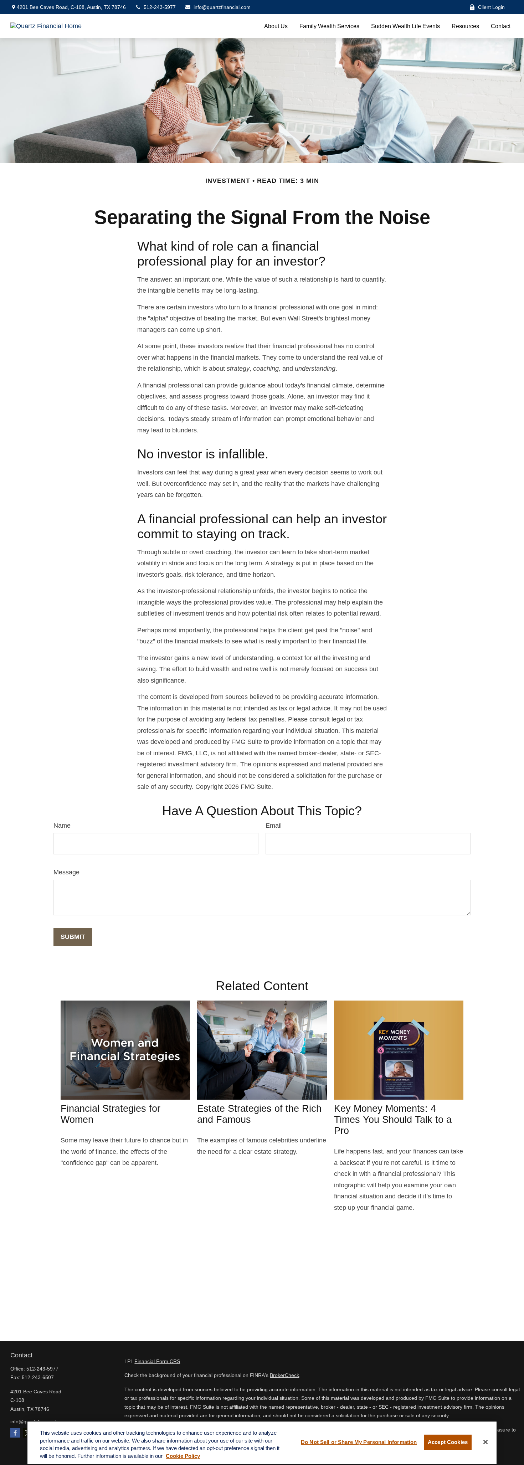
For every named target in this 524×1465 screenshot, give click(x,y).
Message (66, 872)
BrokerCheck (284, 1375)
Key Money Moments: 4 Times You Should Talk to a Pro (393, 1119)
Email (274, 825)
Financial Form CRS (157, 1361)
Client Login (491, 7)
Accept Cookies (448, 1442)
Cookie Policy (183, 1456)
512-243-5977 (160, 7)
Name (62, 825)
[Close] (485, 1442)
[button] (276, 26)
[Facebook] (15, 1433)
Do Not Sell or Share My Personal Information (359, 1442)
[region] (262, 1443)
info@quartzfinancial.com (222, 7)
